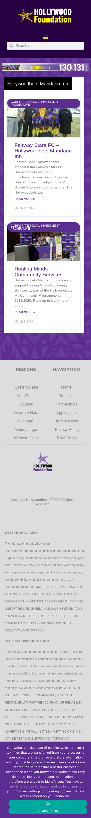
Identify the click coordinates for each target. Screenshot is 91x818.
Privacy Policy (48, 811)
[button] (45, 37)
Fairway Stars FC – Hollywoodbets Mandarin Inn (43, 150)
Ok (48, 803)
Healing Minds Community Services (39, 271)
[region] (45, 67)
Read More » (25, 199)
